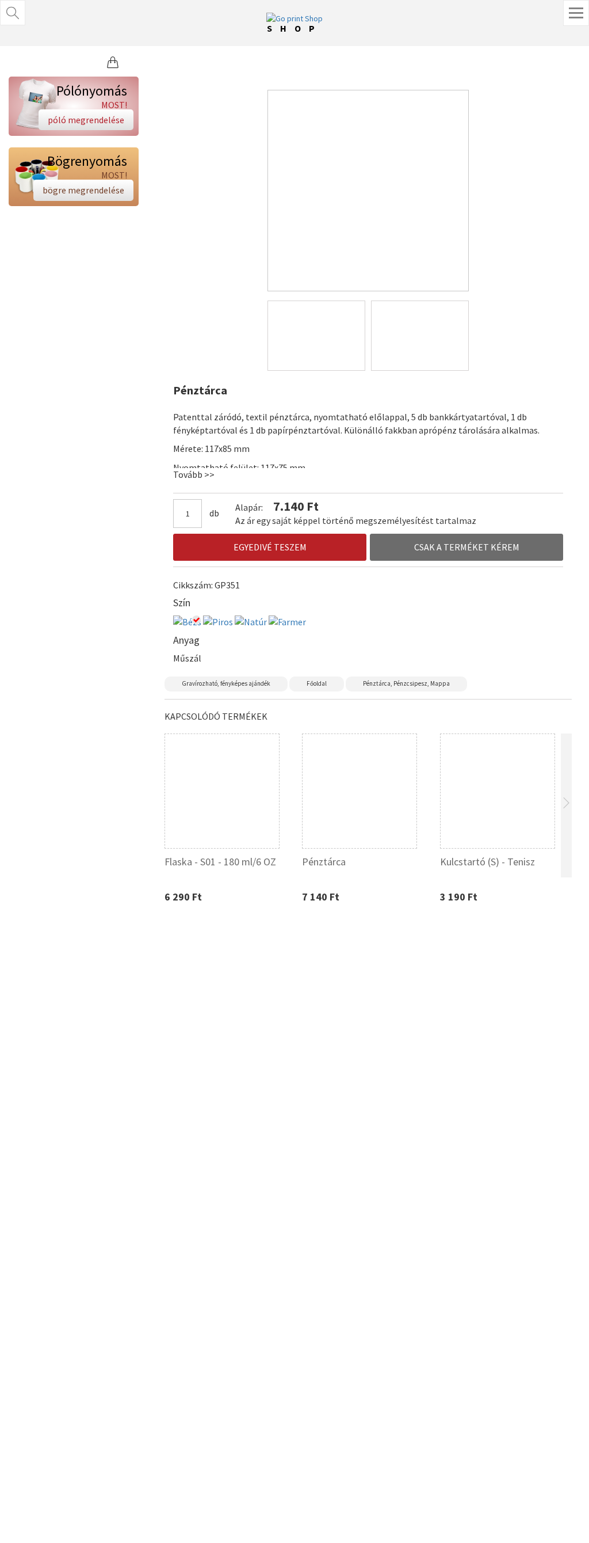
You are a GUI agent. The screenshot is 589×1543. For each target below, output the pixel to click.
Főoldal (317, 683)
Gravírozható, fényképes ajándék (226, 683)
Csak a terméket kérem (466, 547)
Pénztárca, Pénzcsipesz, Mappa (406, 683)
